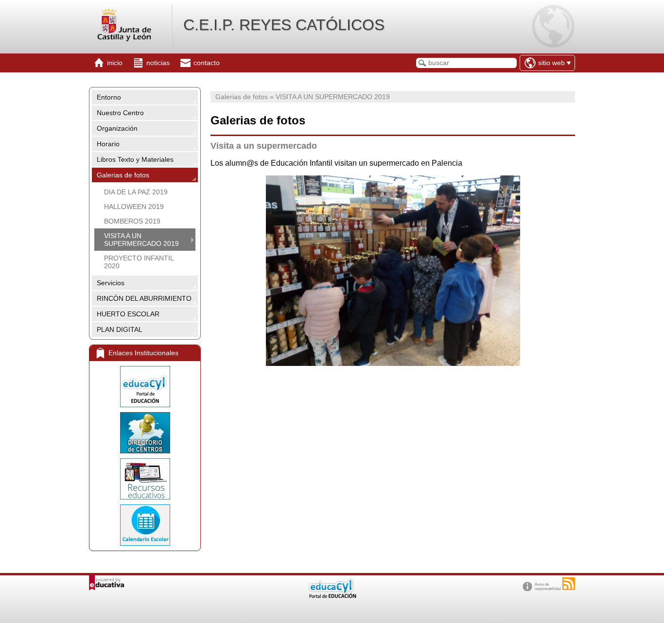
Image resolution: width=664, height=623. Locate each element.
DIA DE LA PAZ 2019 (136, 192)
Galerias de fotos (123, 175)
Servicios (110, 283)
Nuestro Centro (120, 113)
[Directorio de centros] (144, 432)
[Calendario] (144, 525)
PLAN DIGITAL (119, 329)
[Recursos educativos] (144, 479)
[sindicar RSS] (568, 583)
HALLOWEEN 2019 (134, 206)
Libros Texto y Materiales (135, 159)
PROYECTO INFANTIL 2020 (139, 262)
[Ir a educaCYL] (332, 596)
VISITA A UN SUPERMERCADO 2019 (141, 239)
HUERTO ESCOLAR (128, 314)
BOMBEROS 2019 (132, 221)
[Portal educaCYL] (144, 386)
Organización (117, 128)
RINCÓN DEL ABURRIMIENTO (144, 298)
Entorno (109, 97)
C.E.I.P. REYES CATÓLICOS (283, 25)
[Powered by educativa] (106, 582)
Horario (108, 144)
